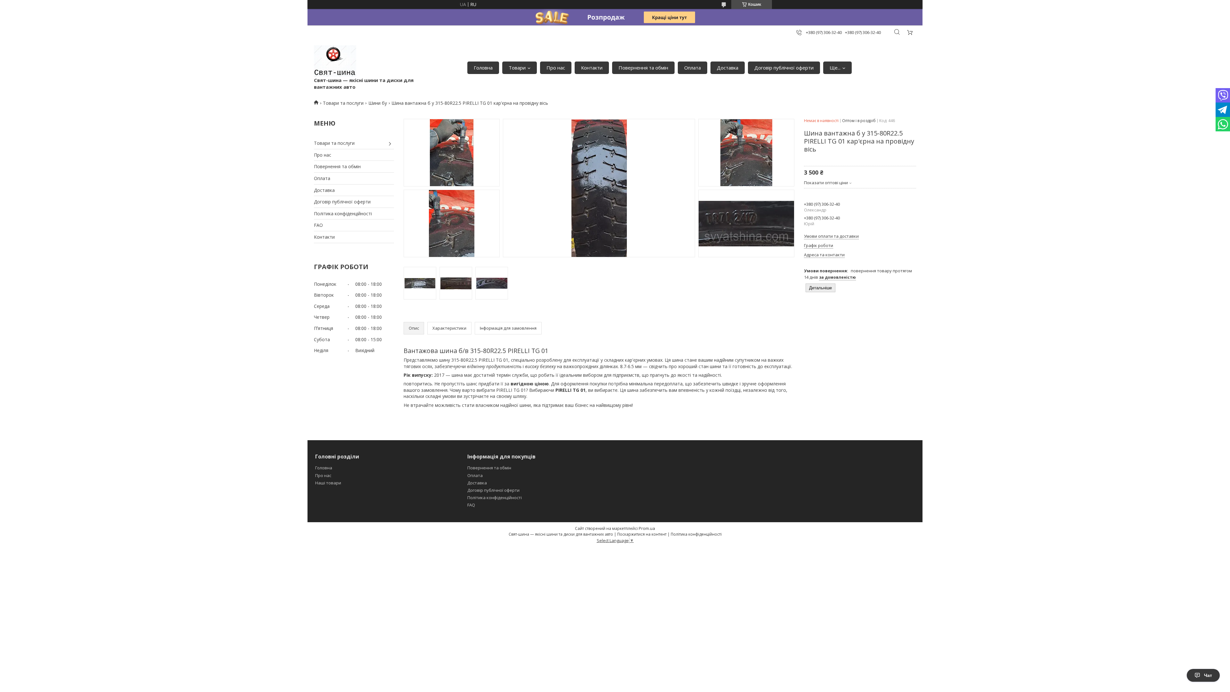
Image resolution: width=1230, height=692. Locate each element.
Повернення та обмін (643, 67)
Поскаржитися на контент (642, 534)
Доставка (727, 67)
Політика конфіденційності (343, 213)
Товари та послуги (343, 103)
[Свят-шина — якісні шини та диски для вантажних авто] (335, 61)
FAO (318, 225)
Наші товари (328, 483)
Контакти (592, 67)
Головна (483, 67)
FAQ (471, 505)
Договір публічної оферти (784, 67)
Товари (517, 67)
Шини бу (377, 103)
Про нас (555, 67)
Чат (1208, 675)
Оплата (692, 67)
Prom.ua (647, 528)
